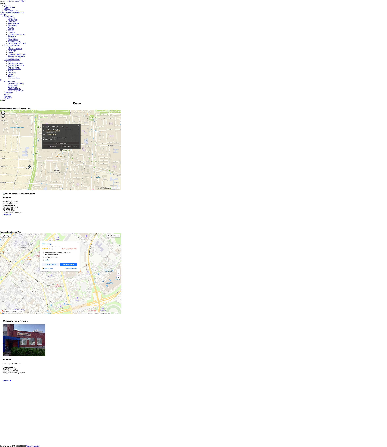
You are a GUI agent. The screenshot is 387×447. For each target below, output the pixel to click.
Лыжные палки (13, 67)
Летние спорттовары (12, 45)
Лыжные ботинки (14, 69)
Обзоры (7, 9)
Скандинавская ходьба (16, 56)
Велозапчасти (13, 40)
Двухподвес (12, 20)
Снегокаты (12, 72)
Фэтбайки (11, 32)
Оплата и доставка (11, 11)
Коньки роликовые (15, 49)
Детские (11, 31)
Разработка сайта (32, 446)
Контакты (7, 96)
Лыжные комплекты (15, 63)
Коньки (10, 71)
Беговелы (11, 38)
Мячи (10, 47)
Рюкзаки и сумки (14, 58)
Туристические (13, 23)
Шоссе (10, 27)
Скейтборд (12, 51)
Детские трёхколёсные (16, 34)
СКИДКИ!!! (8, 98)
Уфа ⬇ (23, 1)
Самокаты (12, 36)
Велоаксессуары (14, 41)
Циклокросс (12, 25)
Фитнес (11, 52)
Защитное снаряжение (16, 54)
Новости (7, 5)
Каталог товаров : (10, 81)
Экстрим (11, 29)
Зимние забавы (14, 78)
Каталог (3, 14)
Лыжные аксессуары (16, 65)
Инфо (6, 94)
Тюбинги (11, 76)
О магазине (8, 92)
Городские (12, 21)
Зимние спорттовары (12, 60)
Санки (10, 74)
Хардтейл (11, 18)
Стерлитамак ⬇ (15, 1)
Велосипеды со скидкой (17, 43)
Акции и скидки (9, 7)
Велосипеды (8, 16)
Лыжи (10, 61)
